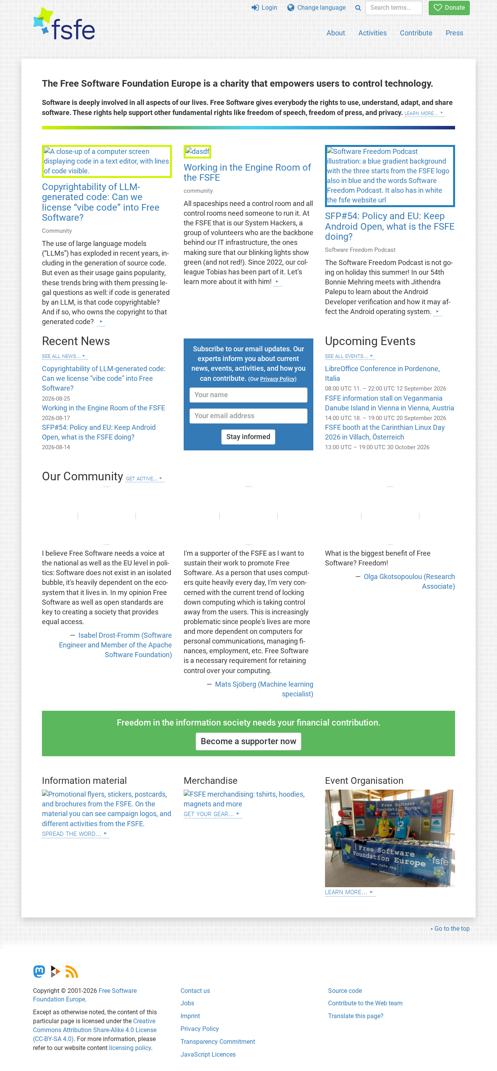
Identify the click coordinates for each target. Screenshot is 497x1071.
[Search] (358, 8)
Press (454, 33)
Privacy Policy (200, 1029)
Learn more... (421, 113)
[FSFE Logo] (64, 23)
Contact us (195, 990)
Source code (345, 990)
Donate (453, 7)
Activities (372, 33)
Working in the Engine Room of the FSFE (247, 172)
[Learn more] (101, 321)
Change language (320, 7)
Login (268, 7)
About (336, 33)
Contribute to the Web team (365, 1003)
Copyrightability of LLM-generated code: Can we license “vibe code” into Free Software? (101, 202)
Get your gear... (209, 813)
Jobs (187, 1003)
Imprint (190, 1016)
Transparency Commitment (218, 1041)
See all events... (346, 355)
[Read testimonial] (107, 516)
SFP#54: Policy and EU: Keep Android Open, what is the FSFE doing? (390, 226)
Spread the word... (71, 833)
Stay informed (248, 437)
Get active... (142, 478)
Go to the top (452, 928)
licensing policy (130, 1048)
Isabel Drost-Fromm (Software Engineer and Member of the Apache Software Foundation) (115, 645)
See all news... (61, 355)
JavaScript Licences (208, 1054)
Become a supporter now (248, 741)
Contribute (416, 33)
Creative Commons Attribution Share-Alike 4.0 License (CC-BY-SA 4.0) (94, 1030)
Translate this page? (356, 1016)
